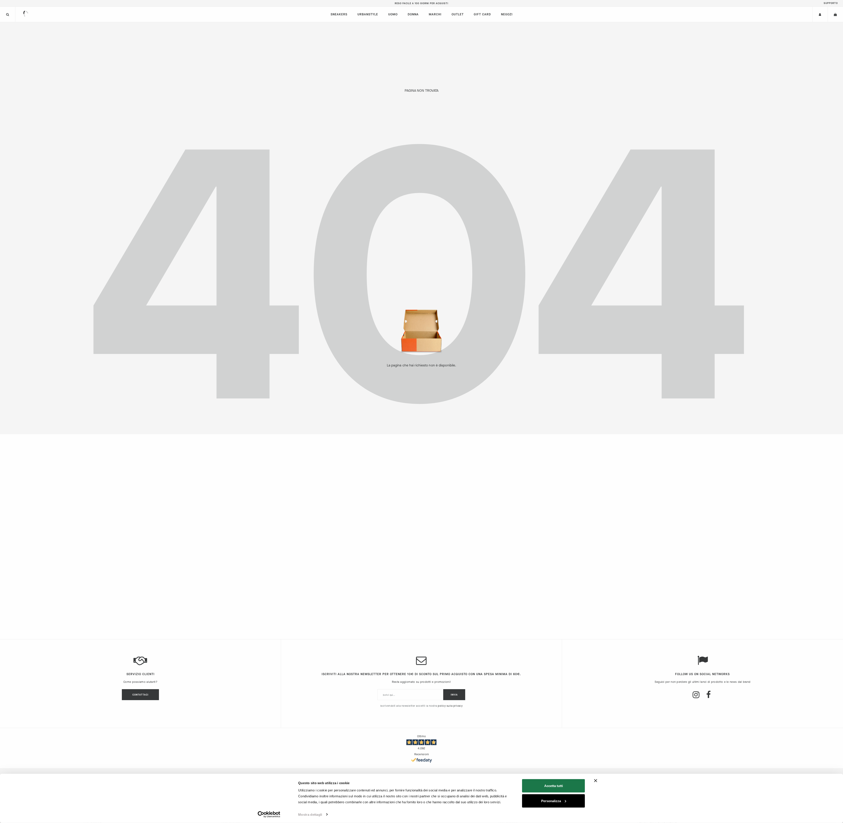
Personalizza (551, 801)
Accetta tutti (553, 786)
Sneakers (339, 14)
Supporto (831, 3)
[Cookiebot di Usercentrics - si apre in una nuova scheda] (269, 814)
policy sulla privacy (450, 706)
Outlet (458, 14)
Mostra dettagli (310, 814)
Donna (413, 14)
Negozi (507, 14)
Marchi (435, 14)
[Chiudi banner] (595, 780)
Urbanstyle (367, 14)
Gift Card (482, 14)
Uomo (393, 14)
